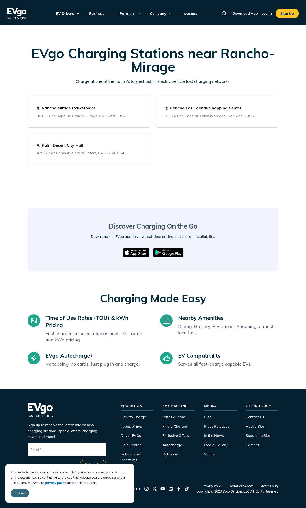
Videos (209, 454)
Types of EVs (131, 426)
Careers (252, 445)
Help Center (131, 445)
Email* (35, 449)
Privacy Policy (212, 486)
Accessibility (269, 486)
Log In (266, 13)
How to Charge (133, 417)
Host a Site (255, 426)
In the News (214, 435)
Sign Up (287, 13)
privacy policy (55, 483)
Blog (208, 417)
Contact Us (255, 417)
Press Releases (216, 426)
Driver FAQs (131, 435)
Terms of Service (242, 486)
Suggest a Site (258, 435)
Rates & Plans (174, 417)
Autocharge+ (173, 445)
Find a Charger (174, 426)
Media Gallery (216, 445)
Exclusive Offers (175, 435)
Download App (245, 13)
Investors (189, 13)
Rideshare (170, 454)
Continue (19, 493)
